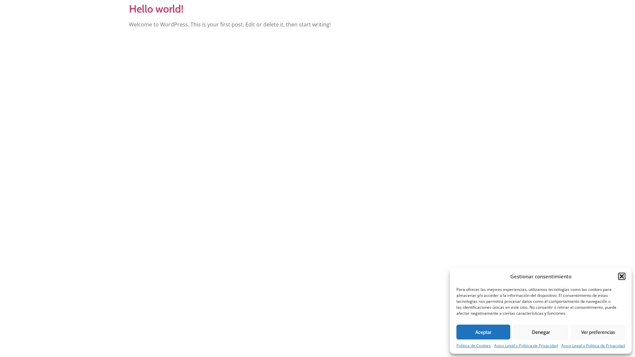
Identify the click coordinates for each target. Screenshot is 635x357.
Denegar (541, 332)
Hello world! (156, 8)
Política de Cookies (473, 345)
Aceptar (483, 332)
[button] (621, 276)
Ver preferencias (598, 332)
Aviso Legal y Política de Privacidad (526, 345)
